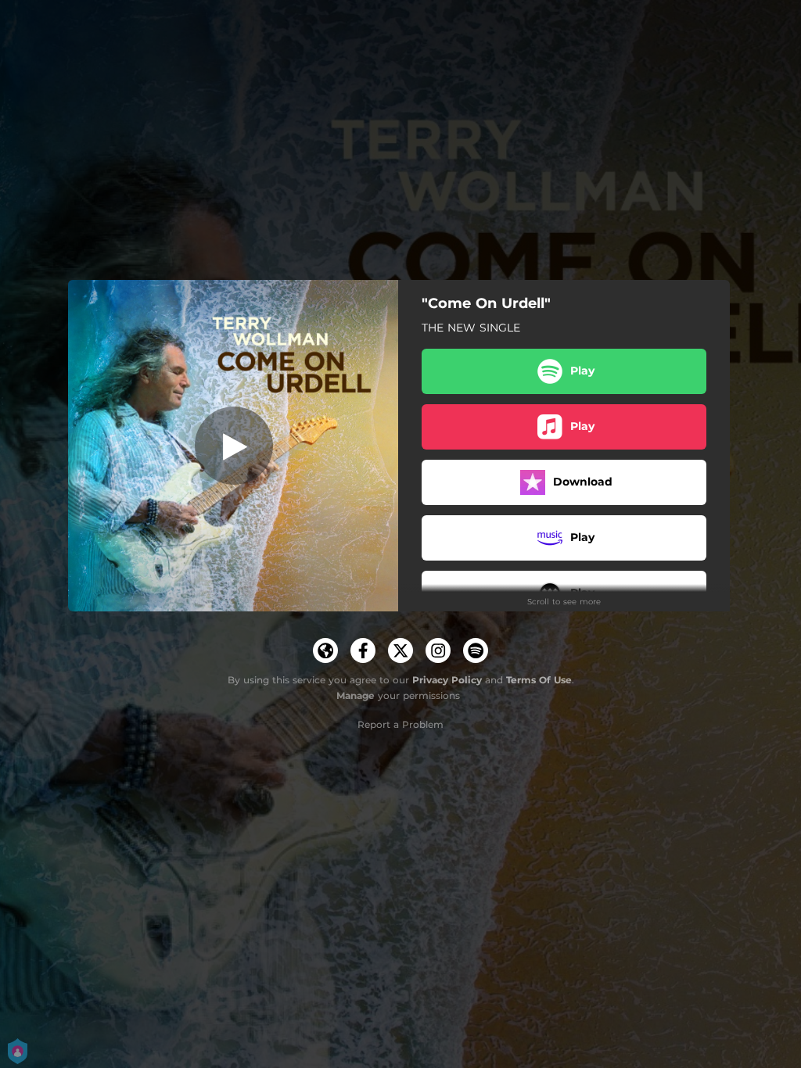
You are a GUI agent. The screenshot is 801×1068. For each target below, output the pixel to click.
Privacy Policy (447, 680)
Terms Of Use (539, 680)
